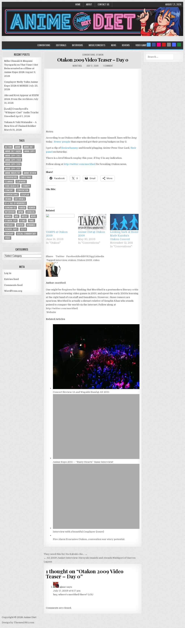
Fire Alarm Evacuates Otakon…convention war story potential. (89, 539)
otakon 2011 (11, 220)
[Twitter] (149, 44)
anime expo (29, 151)
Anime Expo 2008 (13, 160)
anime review (30, 173)
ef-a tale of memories (15, 203)
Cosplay (25, 194)
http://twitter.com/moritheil (80, 164)
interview (61, 260)
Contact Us (103, 4)
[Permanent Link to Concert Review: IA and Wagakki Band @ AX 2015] (96, 388)
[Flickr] (159, 44)
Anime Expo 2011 (12, 168)
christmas (25, 177)
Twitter (60, 256)
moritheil (77, 65)
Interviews (77, 45)
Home (77, 4)
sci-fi (23, 229)
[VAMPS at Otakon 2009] (60, 222)
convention (22, 190)
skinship (9, 233)
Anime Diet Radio (13, 151)
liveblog (30, 212)
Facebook (72, 256)
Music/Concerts (97, 45)
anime (17, 147)
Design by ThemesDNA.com (18, 622)
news (33, 216)
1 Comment (108, 65)
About (89, 4)
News (113, 45)
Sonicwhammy (69, 147)
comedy (26, 186)
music (25, 216)
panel (31, 220)
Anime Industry (12, 173)
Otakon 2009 (84, 260)
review (20, 225)
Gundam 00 (10, 207)
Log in (7, 273)
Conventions (43, 45)
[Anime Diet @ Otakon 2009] (92, 222)
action (8, 147)
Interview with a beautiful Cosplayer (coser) (78, 531)
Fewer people (62, 141)
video (96, 260)
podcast (9, 225)
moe (16, 216)
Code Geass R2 (12, 186)
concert (9, 190)
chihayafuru (11, 177)
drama (8, 199)
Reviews (126, 45)
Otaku (23, 220)
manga (8, 216)
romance (31, 225)
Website (51, 312)
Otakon (99, 54)
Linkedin (99, 256)
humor (32, 207)
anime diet (29, 147)
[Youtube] (164, 44)
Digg (91, 256)
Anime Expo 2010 (13, 164)
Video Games (141, 45)
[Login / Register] (179, 44)
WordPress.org (13, 291)
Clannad (9, 181)
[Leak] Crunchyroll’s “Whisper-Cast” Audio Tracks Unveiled (21, 112)
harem (22, 207)
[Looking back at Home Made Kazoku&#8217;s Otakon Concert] (124, 222)
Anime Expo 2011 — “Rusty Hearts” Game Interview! (83, 462)
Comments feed (13, 285)
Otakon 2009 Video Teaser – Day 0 (92, 60)
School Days (11, 229)
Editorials (61, 45)
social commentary (26, 233)
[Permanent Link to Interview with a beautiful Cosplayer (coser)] (96, 528)
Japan (20, 212)
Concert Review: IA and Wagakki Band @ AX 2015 (81, 392)
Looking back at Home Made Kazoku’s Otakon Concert (124, 235)
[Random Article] (174, 44)
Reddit (81, 256)
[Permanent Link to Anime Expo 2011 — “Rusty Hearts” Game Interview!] (96, 458)
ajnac (62, 587)
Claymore (21, 181)
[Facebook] (154, 44)
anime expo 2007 (13, 155)
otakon (72, 260)
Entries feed (11, 279)
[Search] (169, 44)
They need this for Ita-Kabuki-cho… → (65, 554)
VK (87, 256)
